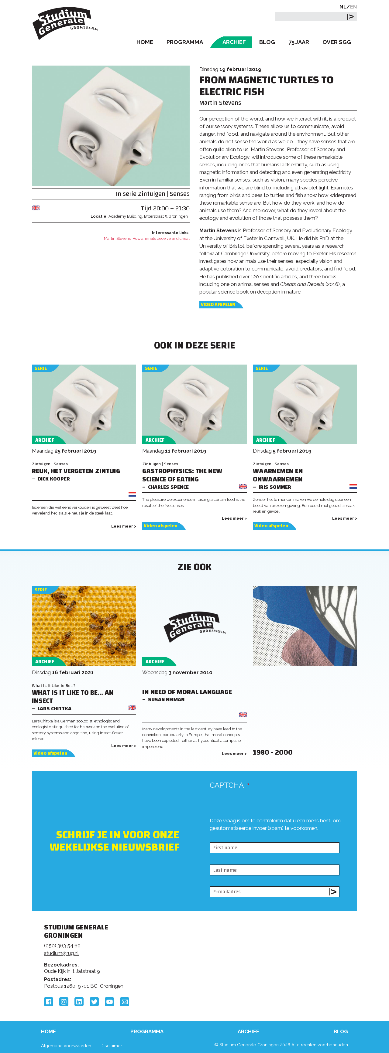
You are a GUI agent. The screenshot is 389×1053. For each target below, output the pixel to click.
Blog (267, 42)
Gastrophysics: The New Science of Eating (182, 475)
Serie (41, 368)
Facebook (48, 1001)
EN (353, 7)
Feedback (197, 950)
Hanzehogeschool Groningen (287, 969)
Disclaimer (111, 1045)
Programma (185, 42)
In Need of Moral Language (187, 692)
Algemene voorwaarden (66, 1045)
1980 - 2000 (273, 752)
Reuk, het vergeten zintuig (76, 471)
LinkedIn (79, 1001)
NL (342, 7)
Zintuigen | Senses (164, 194)
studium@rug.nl (61, 953)
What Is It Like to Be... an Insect (73, 697)
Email (124, 1001)
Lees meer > (123, 526)
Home (144, 42)
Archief (234, 42)
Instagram (63, 1001)
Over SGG (336, 42)
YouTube (109, 1001)
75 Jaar (298, 42)
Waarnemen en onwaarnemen (278, 475)
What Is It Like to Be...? (53, 685)
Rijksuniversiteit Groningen (287, 948)
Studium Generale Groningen (65, 23)
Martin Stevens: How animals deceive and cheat (147, 238)
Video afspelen (218, 304)
